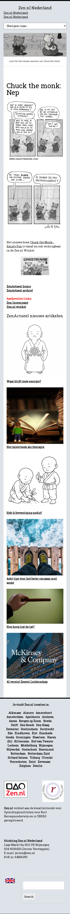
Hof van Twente (42, 741)
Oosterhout (29, 749)
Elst (34, 733)
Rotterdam (18, 753)
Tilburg (35, 757)
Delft (14, 725)
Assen (13, 721)
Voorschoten (18, 762)
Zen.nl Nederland (16, 13)
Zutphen (25, 766)
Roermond (46, 749)
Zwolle (37, 766)
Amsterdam (15, 717)
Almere (28, 713)
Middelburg (29, 745)
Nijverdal (13, 749)
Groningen (23, 737)
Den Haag (42, 725)
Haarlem (39, 737)
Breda (47, 721)
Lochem (13, 745)
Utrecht (47, 757)
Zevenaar (44, 762)
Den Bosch (27, 725)
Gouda (10, 737)
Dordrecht (47, 729)
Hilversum (21, 741)
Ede (10, 733)
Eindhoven (22, 733)
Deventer (12, 729)
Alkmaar (15, 713)
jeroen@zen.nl (25, 853)
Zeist (32, 762)
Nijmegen (46, 745)
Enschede (45, 733)
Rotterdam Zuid (39, 753)
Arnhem (48, 717)
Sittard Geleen (18, 757)
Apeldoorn (32, 717)
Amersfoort (44, 713)
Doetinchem (29, 729)
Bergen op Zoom (30, 721)
